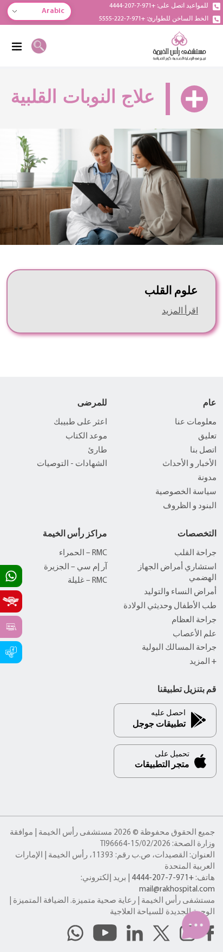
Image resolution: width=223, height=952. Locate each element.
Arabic (53, 11)
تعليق (207, 436)
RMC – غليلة (87, 581)
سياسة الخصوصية (186, 492)
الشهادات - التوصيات (72, 464)
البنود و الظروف (190, 506)
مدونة (207, 478)
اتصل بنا (203, 451)
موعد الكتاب (86, 436)
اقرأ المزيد (180, 311)
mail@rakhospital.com (177, 890)
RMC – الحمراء (83, 553)
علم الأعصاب (195, 634)
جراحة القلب (195, 553)
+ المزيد (203, 662)
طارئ (97, 451)
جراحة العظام (194, 620)
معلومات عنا (196, 422)
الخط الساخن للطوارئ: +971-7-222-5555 (153, 19)
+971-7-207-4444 (163, 878)
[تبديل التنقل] (16, 46)
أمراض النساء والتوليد (180, 592)
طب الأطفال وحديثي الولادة (170, 606)
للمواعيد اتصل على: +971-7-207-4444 (158, 6)
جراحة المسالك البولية (179, 648)
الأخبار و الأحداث (189, 464)
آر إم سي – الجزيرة (75, 567)
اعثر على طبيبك (80, 422)
